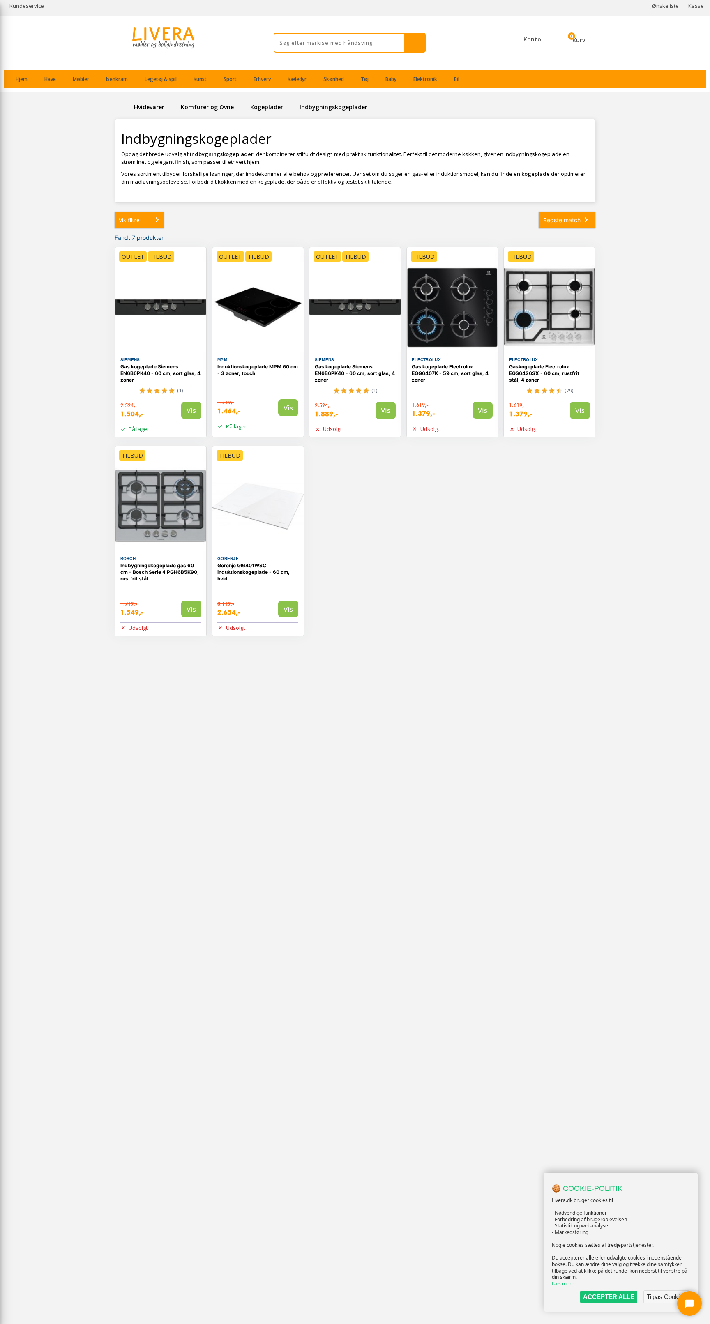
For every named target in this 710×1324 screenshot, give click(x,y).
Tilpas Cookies (666, 1296)
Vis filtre (129, 220)
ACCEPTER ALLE (608, 1296)
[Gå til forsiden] (123, 107)
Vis (191, 410)
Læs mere (563, 1283)
